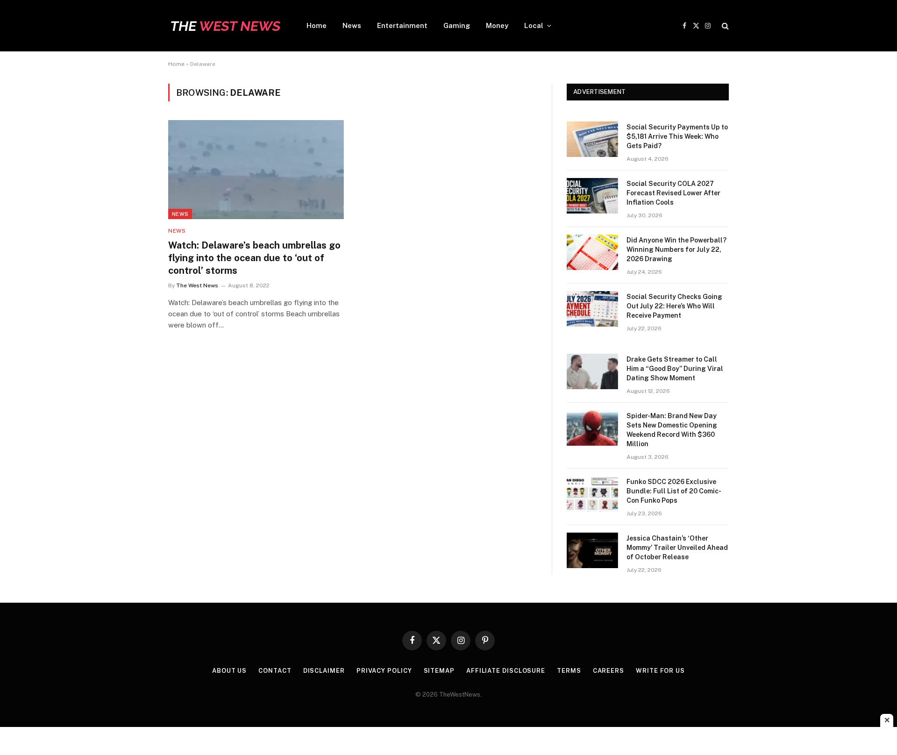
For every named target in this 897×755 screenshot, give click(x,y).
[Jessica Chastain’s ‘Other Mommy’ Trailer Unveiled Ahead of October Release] (592, 550)
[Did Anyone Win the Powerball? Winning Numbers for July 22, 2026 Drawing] (592, 252)
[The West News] (225, 26)
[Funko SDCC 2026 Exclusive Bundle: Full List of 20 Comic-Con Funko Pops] (592, 494)
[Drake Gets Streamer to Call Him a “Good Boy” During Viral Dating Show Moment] (592, 371)
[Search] (724, 25)
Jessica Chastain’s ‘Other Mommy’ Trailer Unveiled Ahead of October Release (677, 547)
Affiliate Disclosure (505, 670)
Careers (608, 670)
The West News (197, 285)
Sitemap (439, 670)
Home (316, 25)
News (351, 25)
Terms (569, 670)
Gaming (456, 25)
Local (533, 25)
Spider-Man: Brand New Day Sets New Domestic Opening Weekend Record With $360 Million (671, 430)
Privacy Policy (384, 670)
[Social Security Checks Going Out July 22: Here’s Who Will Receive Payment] (592, 309)
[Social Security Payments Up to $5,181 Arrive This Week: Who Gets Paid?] (592, 139)
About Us (229, 670)
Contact (274, 670)
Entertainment (402, 25)
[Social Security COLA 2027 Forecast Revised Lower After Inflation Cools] (592, 196)
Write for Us (660, 670)
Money (497, 25)
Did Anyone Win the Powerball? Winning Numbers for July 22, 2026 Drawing (676, 249)
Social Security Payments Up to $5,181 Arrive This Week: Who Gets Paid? (677, 136)
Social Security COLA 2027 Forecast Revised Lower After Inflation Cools (673, 193)
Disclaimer (324, 670)
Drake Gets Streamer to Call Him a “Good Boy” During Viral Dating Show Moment (674, 369)
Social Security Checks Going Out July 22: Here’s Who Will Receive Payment (674, 306)
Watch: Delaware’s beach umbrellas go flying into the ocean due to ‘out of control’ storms (254, 258)
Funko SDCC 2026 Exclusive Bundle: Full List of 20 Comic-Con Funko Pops (673, 491)
